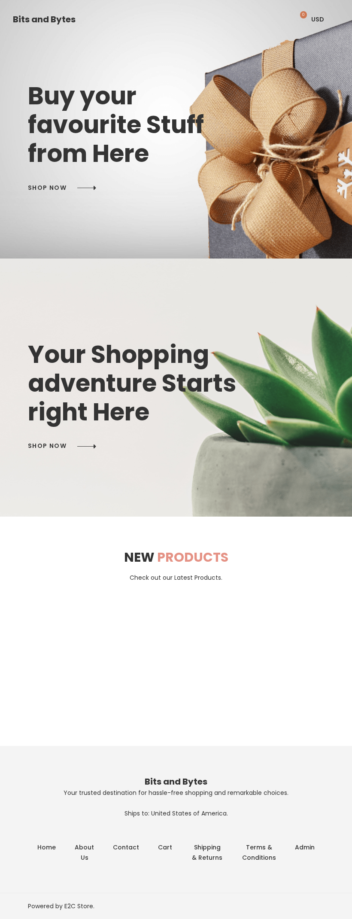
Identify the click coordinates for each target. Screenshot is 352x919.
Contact (126, 847)
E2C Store (78, 906)
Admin (305, 847)
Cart (165, 847)
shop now (47, 187)
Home (46, 847)
